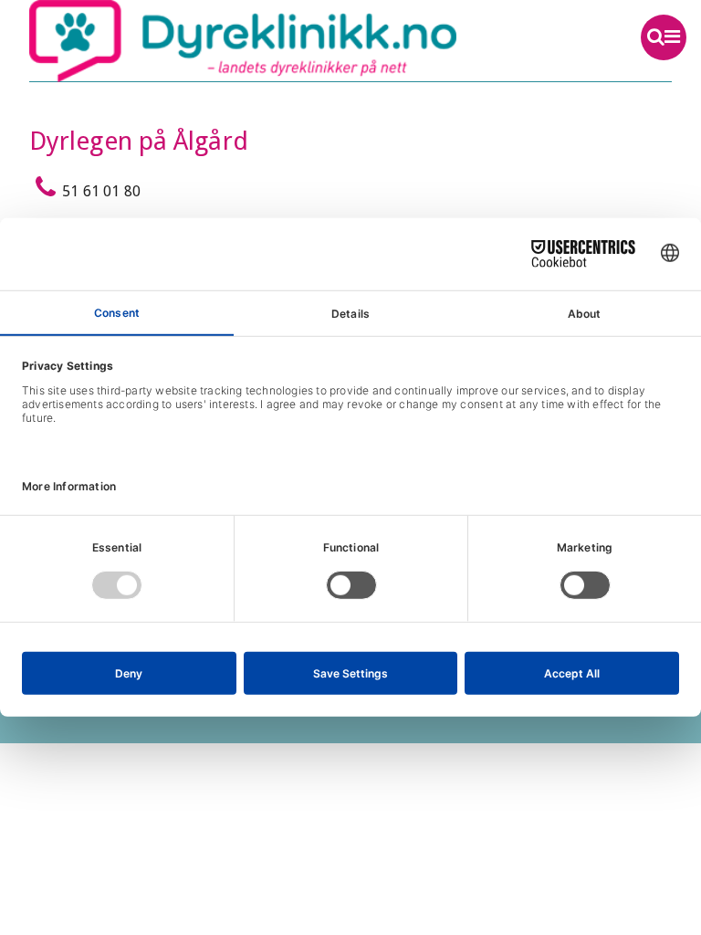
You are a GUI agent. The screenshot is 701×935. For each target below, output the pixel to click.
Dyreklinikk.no (286, 41)
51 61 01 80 (101, 191)
